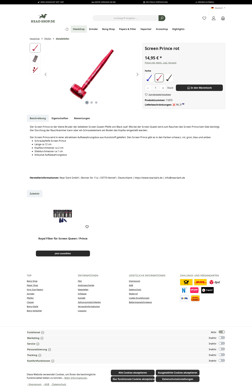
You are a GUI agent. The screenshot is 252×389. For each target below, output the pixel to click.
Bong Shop (32, 281)
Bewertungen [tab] (82, 118)
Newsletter (83, 289)
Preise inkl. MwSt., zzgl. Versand (160, 62)
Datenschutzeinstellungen (177, 379)
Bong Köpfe (32, 306)
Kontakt (81, 298)
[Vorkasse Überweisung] (184, 298)
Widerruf (133, 293)
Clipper (30, 302)
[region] (84, 74)
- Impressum (34, 384)
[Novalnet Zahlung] (184, 290)
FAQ (80, 281)
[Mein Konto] (214, 18)
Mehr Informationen (75, 378)
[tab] (38, 118)
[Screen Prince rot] (91, 74)
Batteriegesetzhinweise (140, 302)
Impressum (134, 281)
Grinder (30, 293)
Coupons (82, 310)
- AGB (46, 384)
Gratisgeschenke (86, 285)
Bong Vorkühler (34, 310)
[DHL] (200, 282)
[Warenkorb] (222, 18)
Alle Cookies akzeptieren (133, 372)
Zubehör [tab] (35, 193)
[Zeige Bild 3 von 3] (96, 102)
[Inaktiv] (222, 337)
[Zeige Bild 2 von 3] (91, 102)
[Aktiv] (222, 331)
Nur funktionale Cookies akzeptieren (134, 379)
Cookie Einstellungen (139, 298)
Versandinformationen (89, 306)
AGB (131, 285)
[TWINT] (207, 290)
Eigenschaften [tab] (60, 118)
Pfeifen (30, 298)
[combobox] (125, 18)
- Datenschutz (58, 384)
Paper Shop (32, 285)
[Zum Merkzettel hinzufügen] (87, 227)
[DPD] (214, 282)
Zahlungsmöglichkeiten (89, 302)
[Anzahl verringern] (148, 88)
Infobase (82, 293)
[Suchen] (162, 18)
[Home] (68, 29)
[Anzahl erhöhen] (163, 88)
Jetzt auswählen (63, 253)
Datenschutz (135, 289)
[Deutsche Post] (186, 282)
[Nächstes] (137, 74)
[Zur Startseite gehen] (43, 18)
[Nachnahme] (195, 298)
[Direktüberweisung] (194, 290)
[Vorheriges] (46, 74)
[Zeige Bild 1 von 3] (87, 102)
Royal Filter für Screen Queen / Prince (63, 238)
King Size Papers (35, 289)
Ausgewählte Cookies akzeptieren (177, 372)
